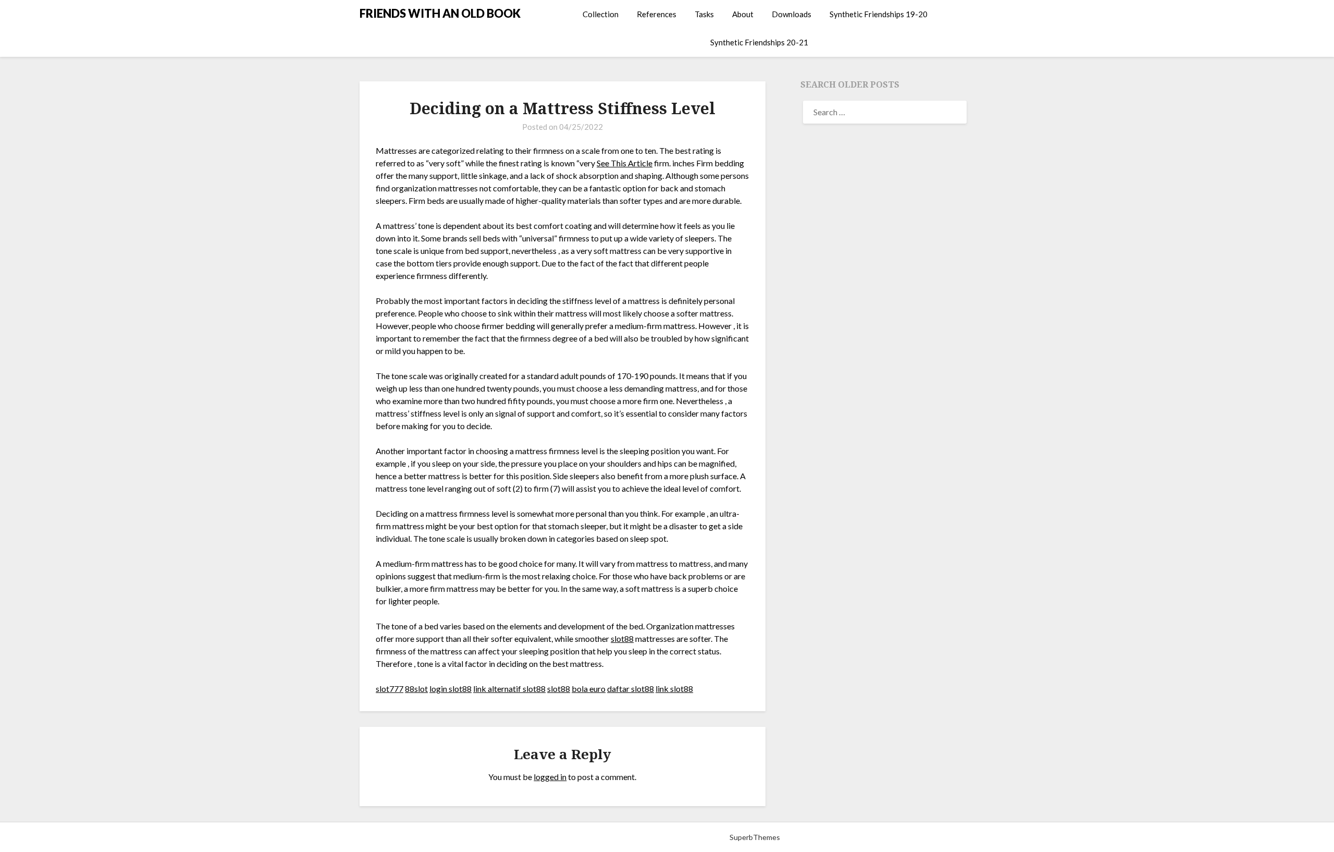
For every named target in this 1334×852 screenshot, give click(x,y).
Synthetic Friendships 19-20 (879, 14)
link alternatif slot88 (509, 688)
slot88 (622, 638)
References (656, 14)
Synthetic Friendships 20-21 (759, 42)
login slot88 (450, 688)
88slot (416, 688)
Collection (601, 14)
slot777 (389, 688)
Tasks (704, 14)
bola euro (589, 688)
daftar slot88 (630, 688)
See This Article (624, 163)
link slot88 (674, 688)
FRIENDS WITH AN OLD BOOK (440, 13)
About (743, 14)
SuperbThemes (755, 837)
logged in (550, 777)
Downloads (791, 14)
